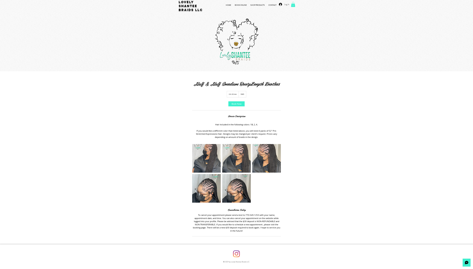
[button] (293, 4)
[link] (236, 103)
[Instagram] (236, 253)
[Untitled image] (206, 158)
